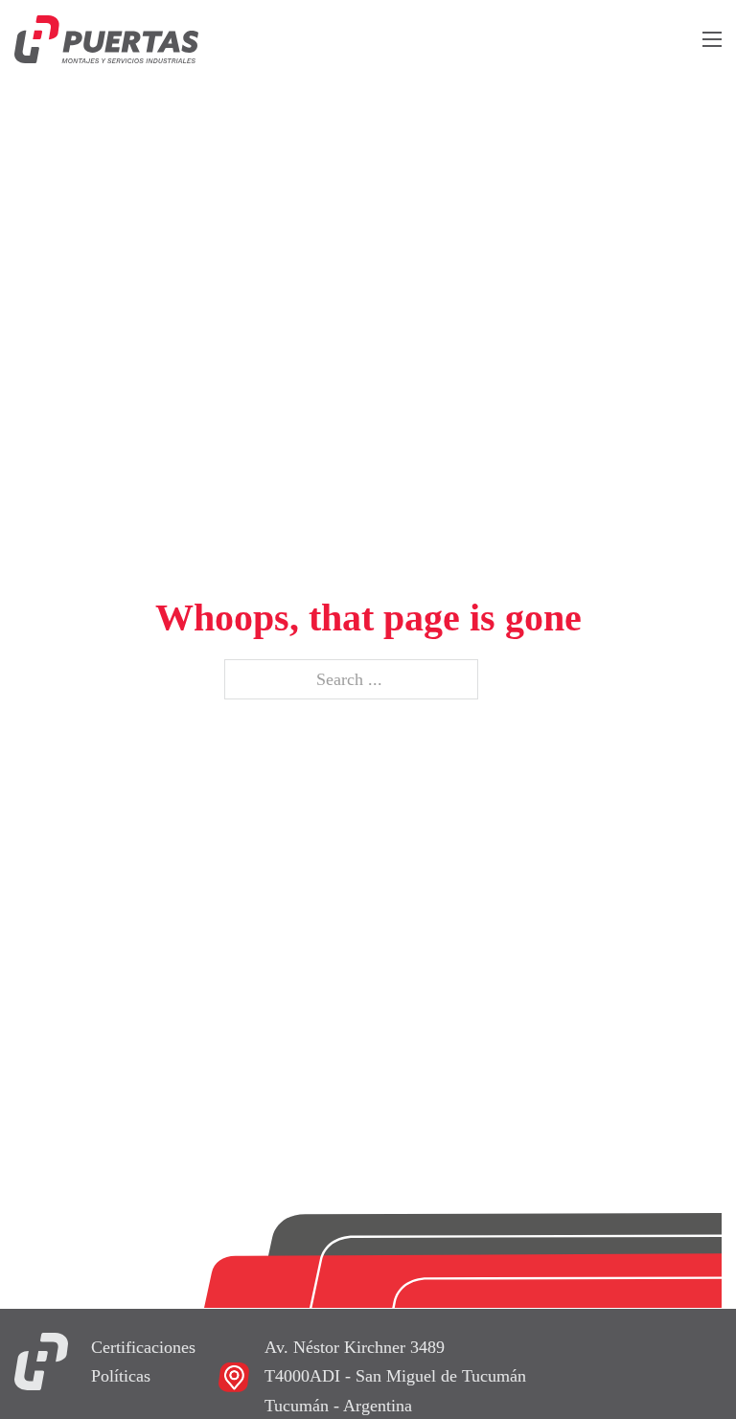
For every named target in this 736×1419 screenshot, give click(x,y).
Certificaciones (143, 1347)
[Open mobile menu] (712, 39)
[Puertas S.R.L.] (41, 1359)
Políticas (120, 1375)
